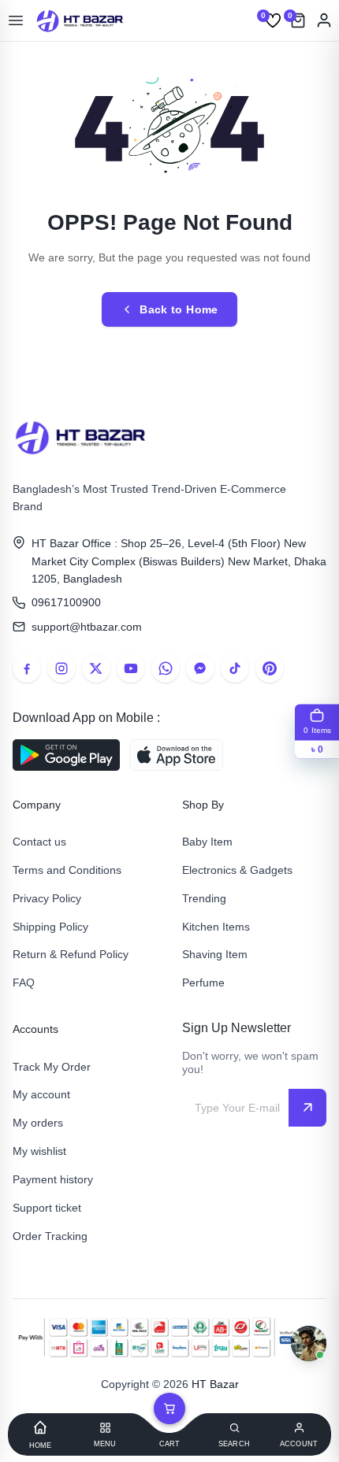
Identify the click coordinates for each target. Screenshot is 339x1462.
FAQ (24, 982)
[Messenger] (200, 668)
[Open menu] (15, 20)
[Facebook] (27, 668)
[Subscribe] (307, 1108)
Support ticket (47, 1207)
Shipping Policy (50, 926)
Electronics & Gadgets (237, 870)
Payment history (53, 1179)
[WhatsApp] (165, 668)
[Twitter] (96, 668)
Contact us (39, 841)
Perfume (203, 982)
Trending (204, 898)
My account (41, 1094)
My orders (38, 1122)
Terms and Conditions (67, 870)
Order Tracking (50, 1236)
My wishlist (39, 1151)
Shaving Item (215, 954)
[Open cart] (169, 1408)
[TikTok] (235, 668)
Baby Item (207, 841)
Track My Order (52, 1066)
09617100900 (66, 602)
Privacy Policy (47, 898)
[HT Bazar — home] (80, 20)
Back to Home (179, 309)
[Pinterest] (269, 668)
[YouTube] (131, 668)
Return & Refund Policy (71, 954)
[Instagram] (61, 668)
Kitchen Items (216, 926)
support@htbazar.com (87, 626)
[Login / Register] (324, 20)
